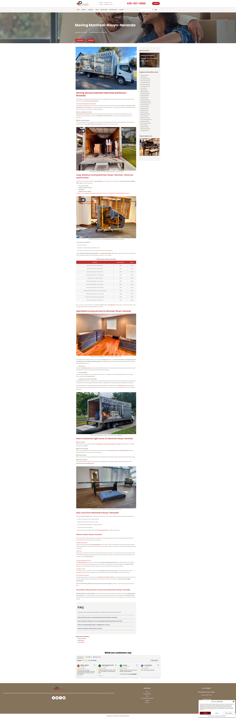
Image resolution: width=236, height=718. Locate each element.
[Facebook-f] (53, 697)
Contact (121, 9)
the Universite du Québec (102, 530)
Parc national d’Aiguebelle (95, 544)
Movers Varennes (82, 638)
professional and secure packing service (85, 463)
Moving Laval (81, 640)
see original (91, 674)
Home (78, 9)
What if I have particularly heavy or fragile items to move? (94, 624)
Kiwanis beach (90, 556)
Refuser (217, 713)
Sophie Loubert (148, 665)
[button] (233, 701)
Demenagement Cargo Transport (83, 113)
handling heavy (121, 385)
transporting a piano (86, 368)
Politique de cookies (211, 715)
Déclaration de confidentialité (220, 715)
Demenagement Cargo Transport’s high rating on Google (108, 444)
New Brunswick (111, 304)
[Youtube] (64, 697)
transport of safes (91, 376)
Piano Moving (81, 642)
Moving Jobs (103, 9)
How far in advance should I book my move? (90, 628)
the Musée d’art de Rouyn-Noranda (105, 577)
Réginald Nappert (127, 665)
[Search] (152, 10)
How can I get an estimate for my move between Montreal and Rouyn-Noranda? (100, 621)
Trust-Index (87, 107)
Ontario (101, 304)
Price (97, 9)
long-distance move (114, 450)
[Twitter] (57, 697)
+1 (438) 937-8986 (206, 699)
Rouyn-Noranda (98, 181)
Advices (83, 9)
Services (90, 9)
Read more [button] (100, 675)
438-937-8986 (136, 3)
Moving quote (113, 9)
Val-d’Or (105, 361)
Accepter (205, 713)
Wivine (103, 665)
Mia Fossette (84, 665)
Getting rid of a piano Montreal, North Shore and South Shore (149, 58)
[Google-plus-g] (60, 697)
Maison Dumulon (82, 562)
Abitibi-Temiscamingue (106, 253)
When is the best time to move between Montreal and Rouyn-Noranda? (97, 617)
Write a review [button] (154, 660)
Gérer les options (228, 713)
